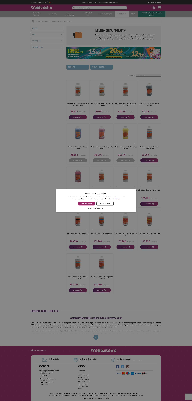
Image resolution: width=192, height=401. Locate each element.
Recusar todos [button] (105, 203)
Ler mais (117, 199)
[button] (96, 209)
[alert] (96, 200)
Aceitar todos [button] (86, 203)
